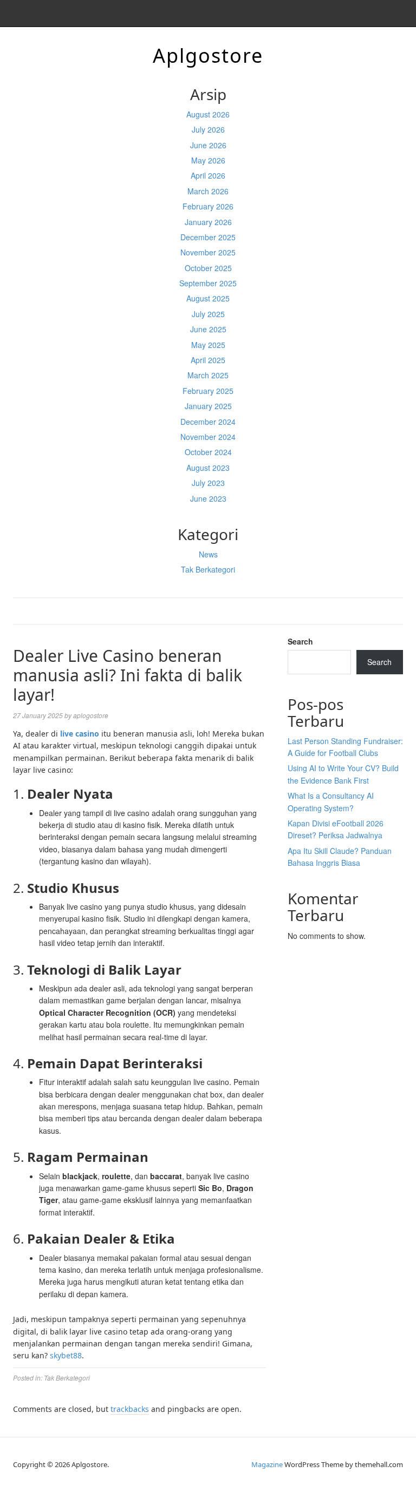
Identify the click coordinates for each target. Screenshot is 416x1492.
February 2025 (208, 390)
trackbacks (129, 1409)
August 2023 (208, 467)
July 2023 (208, 482)
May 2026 (208, 160)
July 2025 (208, 313)
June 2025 (208, 329)
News (208, 554)
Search (300, 641)
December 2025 (208, 237)
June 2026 (208, 145)
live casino (79, 733)
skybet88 (66, 1355)
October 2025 (208, 267)
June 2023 (208, 498)
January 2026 (208, 221)
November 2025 (208, 252)
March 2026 (208, 191)
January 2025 (208, 405)
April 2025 (208, 359)
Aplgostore (208, 55)
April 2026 (208, 175)
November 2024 (208, 436)
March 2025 (208, 375)
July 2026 (208, 129)
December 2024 (208, 421)
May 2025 (208, 344)
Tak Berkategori (208, 569)
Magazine (267, 1464)
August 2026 (208, 114)
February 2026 (208, 206)
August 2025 (208, 298)
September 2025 (208, 283)
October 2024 (208, 451)
